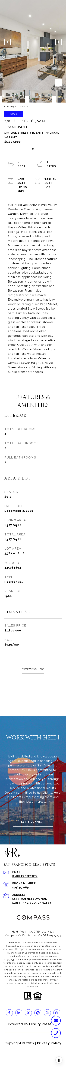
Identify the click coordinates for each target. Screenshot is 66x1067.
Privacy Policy (49, 1043)
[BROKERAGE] (37, 1012)
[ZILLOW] (56, 1012)
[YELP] (47, 1012)
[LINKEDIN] (18, 1012)
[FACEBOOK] (9, 1012)
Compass (21, 949)
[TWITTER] (28, 1012)
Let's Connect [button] (33, 821)
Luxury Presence (43, 1024)
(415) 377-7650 (21, 887)
